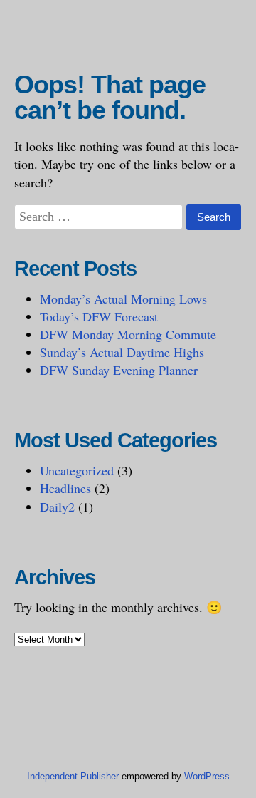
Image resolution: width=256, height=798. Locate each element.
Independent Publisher (73, 776)
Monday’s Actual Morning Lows (123, 298)
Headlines (65, 488)
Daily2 (57, 506)
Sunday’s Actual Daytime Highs (122, 352)
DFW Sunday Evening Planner (119, 369)
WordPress (207, 776)
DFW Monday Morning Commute (128, 334)
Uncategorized (77, 470)
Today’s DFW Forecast (99, 316)
